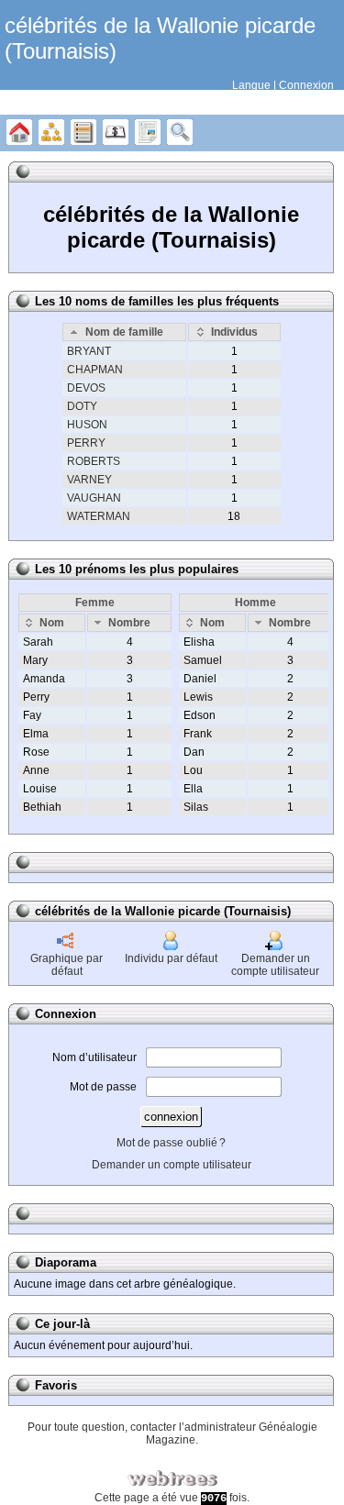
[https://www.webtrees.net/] (172, 1478)
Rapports (148, 133)
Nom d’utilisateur (94, 1057)
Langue (251, 85)
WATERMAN (98, 516)
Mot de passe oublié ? (171, 1142)
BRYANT (89, 351)
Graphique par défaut (66, 965)
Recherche (180, 133)
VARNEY (89, 479)
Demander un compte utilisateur (275, 965)
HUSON (87, 424)
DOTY (82, 406)
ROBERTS (93, 461)
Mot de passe (103, 1086)
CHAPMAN (95, 369)
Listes (83, 133)
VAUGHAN (94, 498)
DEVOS (86, 388)
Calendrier (115, 133)
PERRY (86, 443)
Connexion (306, 85)
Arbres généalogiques (19, 133)
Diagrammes (51, 133)
